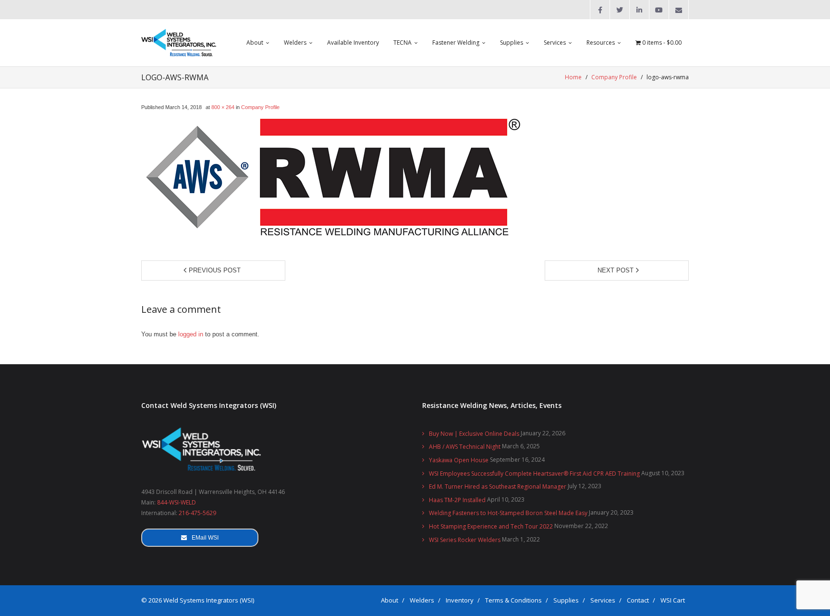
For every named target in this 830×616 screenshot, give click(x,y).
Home (573, 77)
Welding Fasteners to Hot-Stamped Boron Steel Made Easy (508, 513)
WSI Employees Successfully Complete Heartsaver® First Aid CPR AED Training (534, 473)
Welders (422, 600)
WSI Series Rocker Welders (464, 540)
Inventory (460, 600)
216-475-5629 (197, 513)
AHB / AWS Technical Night (464, 447)
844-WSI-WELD (176, 502)
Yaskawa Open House (458, 460)
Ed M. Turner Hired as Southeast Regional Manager (497, 486)
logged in (190, 334)
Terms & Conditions (513, 600)
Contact (638, 600)
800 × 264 (222, 107)
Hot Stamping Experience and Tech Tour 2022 (491, 526)
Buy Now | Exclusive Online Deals (474, 434)
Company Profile (614, 77)
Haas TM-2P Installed (457, 500)
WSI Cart (672, 600)
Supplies (566, 600)
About (389, 600)
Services (602, 600)
